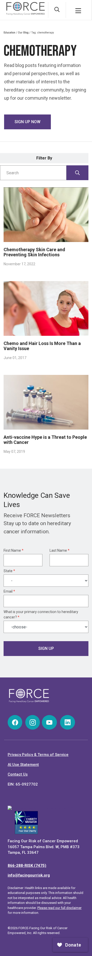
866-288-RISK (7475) (27, 865)
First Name (14, 550)
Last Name (60, 550)
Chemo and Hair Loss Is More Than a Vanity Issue (42, 346)
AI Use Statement (23, 764)
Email (9, 591)
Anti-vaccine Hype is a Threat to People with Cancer (45, 439)
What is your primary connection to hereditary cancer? (41, 614)
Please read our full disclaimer (59, 908)
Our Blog (23, 32)
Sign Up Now (27, 121)
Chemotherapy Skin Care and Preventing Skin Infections (34, 252)
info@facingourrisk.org (29, 875)
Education (9, 32)
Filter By (44, 158)
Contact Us (18, 774)
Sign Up (46, 648)
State (9, 571)
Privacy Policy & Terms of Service (38, 754)
